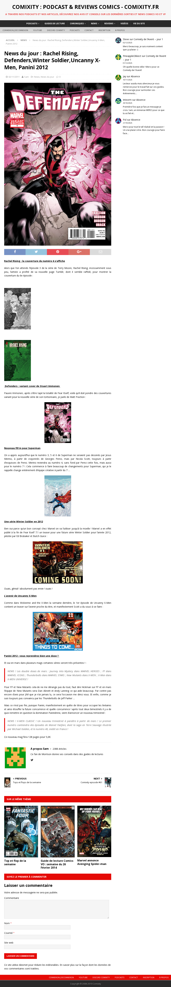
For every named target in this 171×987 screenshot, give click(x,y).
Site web (8, 942)
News (94, 23)
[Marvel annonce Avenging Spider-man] (94, 855)
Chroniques (77, 23)
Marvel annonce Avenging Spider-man (91, 862)
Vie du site (139, 23)
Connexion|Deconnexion (15, 30)
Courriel (8, 932)
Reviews (108, 23)
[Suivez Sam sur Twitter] (32, 760)
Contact (88, 30)
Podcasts (31, 23)
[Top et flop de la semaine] (21, 855)
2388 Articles (59, 748)
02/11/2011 (14, 76)
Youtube (37, 30)
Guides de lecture (55, 23)
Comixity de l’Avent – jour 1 (148, 39)
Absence (135, 76)
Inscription (104, 30)
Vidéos (124, 23)
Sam (26, 76)
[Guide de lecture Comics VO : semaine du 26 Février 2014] (58, 855)
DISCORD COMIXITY (56, 30)
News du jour (47, 76)
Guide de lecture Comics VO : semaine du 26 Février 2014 (57, 864)
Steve (126, 39)
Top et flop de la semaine (15, 862)
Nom (7, 923)
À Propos (120, 30)
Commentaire (11, 898)
